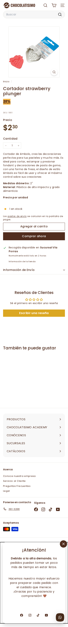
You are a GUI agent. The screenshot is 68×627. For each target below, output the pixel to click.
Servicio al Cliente (14, 481)
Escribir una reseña (34, 313)
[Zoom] (54, 72)
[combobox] (34, 14)
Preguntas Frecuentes (16, 486)
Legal (6, 491)
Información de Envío (19, 270)
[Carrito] (54, 5)
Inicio (6, 81)
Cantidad (10, 139)
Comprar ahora (34, 236)
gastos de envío (16, 216)
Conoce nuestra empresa (19, 476)
